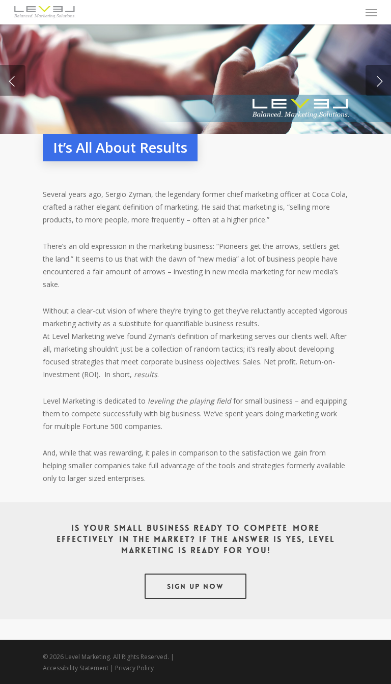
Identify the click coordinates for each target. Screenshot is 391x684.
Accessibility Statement (75, 668)
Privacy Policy (134, 668)
